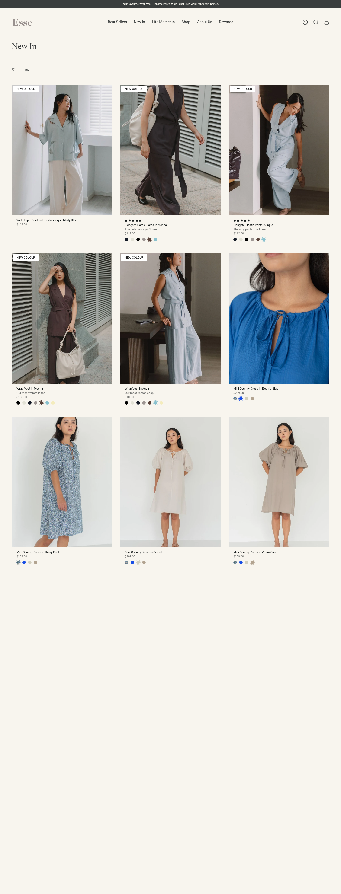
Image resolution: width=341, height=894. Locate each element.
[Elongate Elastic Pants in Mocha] (170, 150)
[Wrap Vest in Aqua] (170, 318)
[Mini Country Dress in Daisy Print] (62, 482)
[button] (117, 22)
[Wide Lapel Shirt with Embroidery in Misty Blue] (62, 150)
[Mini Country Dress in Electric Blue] (279, 318)
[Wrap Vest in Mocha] (62, 318)
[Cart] (326, 22)
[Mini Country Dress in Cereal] (170, 482)
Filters (22, 70)
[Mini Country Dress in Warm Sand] (279, 482)
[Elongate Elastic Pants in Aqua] (279, 150)
